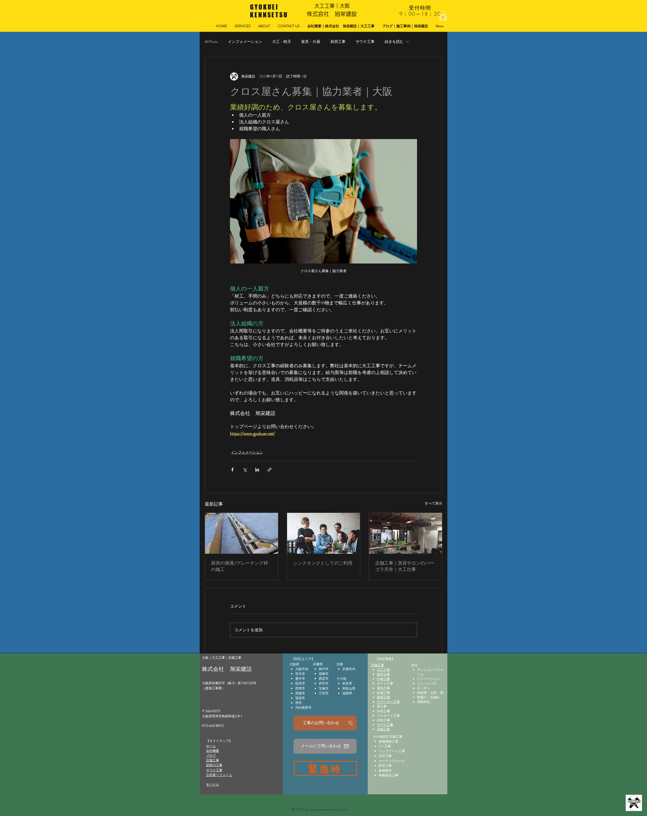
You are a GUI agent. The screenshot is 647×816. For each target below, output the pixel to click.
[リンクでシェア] (269, 469)
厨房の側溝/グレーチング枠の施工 (239, 566)
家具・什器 (310, 41)
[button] (443, 15)
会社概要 (212, 750)
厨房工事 (337, 41)
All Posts (211, 41)
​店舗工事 (212, 760)
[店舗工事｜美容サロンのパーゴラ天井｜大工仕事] (405, 533)
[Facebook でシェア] (232, 469)
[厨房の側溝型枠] (241, 533)
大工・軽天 (281, 41)
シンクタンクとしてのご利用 (322, 563)
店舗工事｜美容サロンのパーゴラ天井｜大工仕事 (404, 566)
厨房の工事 (214, 765)
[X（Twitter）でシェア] (244, 469)
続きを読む (394, 41)
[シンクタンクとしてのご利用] (323, 533)
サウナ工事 (365, 41)
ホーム (211, 746)
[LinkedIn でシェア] (257, 469)
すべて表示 (433, 503)
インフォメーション (245, 41)
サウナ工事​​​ (214, 770)
